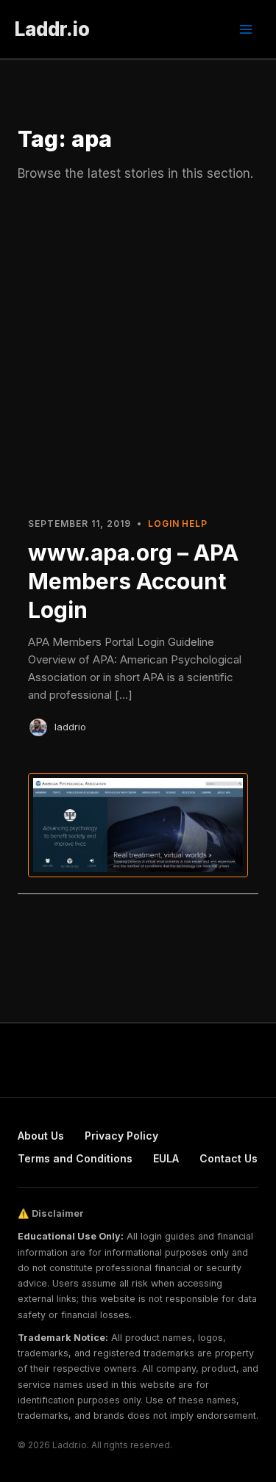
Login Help (178, 523)
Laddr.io (52, 29)
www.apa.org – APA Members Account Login (133, 581)
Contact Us (228, 1158)
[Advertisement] (138, 356)
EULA (166, 1158)
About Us (41, 1135)
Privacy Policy (121, 1135)
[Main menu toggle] (245, 29)
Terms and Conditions (75, 1158)
